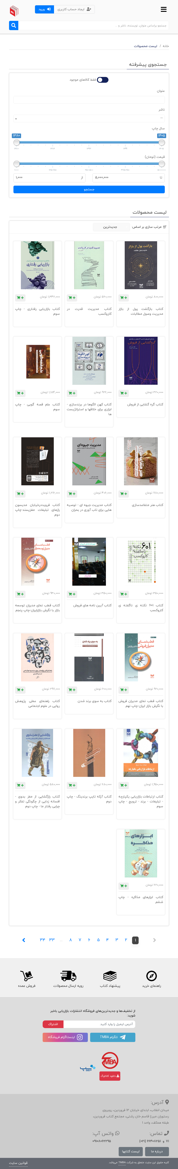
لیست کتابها (131, 1151)
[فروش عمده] (26, 976)
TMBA (122, 1162)
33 (52, 940)
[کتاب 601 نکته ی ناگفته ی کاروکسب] (141, 562)
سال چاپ (158, 128)
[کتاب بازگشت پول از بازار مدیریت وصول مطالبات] (141, 265)
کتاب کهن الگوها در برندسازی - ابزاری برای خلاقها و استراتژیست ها (89, 409)
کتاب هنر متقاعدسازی (147, 505)
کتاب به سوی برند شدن (94, 701)
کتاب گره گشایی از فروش (145, 404)
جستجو (89, 189)
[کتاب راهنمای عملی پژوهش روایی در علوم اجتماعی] (37, 657)
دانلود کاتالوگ (109, 1076)
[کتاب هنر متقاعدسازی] (141, 461)
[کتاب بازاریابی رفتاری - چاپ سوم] (37, 265)
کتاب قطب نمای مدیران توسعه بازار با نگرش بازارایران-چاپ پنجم (37, 608)
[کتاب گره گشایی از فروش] (141, 361)
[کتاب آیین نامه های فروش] (89, 562)
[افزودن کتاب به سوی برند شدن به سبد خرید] (72, 690)
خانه (166, 46)
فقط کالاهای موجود (83, 80)
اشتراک (53, 1024)
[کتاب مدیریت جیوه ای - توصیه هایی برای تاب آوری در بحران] (89, 461)
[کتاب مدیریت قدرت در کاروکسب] (89, 265)
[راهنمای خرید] (151, 976)
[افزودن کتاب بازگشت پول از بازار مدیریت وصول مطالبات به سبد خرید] (123, 298)
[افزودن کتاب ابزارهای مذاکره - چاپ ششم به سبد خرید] (123, 886)
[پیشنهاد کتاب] (110, 976)
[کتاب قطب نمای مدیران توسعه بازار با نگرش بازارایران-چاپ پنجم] (37, 562)
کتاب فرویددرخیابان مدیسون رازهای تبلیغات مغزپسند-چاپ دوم (37, 510)
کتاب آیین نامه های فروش (92, 605)
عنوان (161, 91)
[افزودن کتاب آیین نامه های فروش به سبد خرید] (72, 594)
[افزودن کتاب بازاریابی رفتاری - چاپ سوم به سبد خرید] (20, 298)
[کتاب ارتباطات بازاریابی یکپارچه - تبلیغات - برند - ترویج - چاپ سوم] (141, 753)
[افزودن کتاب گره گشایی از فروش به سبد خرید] (123, 393)
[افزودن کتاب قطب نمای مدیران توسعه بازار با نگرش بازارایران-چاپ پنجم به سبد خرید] (20, 594)
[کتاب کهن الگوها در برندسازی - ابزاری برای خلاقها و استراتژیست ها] (89, 361)
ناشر (162, 110)
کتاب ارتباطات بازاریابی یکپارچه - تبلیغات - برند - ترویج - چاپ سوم (140, 801)
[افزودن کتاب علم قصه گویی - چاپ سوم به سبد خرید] (20, 393)
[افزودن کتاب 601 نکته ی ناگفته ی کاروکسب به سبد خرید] (123, 594)
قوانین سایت (18, 1163)
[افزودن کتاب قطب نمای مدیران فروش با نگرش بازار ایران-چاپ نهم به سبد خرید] (123, 690)
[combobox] (89, 119)
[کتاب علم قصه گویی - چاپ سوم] (37, 361)
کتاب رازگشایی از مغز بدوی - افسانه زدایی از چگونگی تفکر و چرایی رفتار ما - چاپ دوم (37, 801)
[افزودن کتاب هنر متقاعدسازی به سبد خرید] (123, 494)
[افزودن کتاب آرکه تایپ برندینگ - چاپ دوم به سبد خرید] (72, 785)
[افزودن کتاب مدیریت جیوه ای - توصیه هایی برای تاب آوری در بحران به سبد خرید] (72, 494)
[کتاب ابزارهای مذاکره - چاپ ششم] (141, 853)
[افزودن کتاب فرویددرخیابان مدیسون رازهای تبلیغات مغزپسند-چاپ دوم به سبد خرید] (20, 494)
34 (42, 940)
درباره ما (157, 1151)
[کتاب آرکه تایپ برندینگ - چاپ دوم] (89, 753)
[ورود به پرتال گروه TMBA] (110, 1060)
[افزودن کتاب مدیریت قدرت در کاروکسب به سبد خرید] (72, 298)
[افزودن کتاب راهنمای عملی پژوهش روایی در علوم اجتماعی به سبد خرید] (20, 690)
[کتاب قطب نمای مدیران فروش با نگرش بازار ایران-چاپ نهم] (141, 657)
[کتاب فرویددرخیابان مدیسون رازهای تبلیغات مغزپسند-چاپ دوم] (37, 461)
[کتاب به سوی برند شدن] (89, 657)
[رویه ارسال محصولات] (68, 976)
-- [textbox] (161, 118)
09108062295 (101, 1141)
